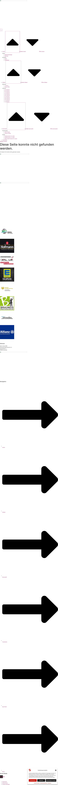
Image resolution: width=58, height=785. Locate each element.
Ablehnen (41, 780)
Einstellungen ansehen (51, 780)
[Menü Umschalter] (1, 30)
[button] (55, 770)
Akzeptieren (32, 780)
